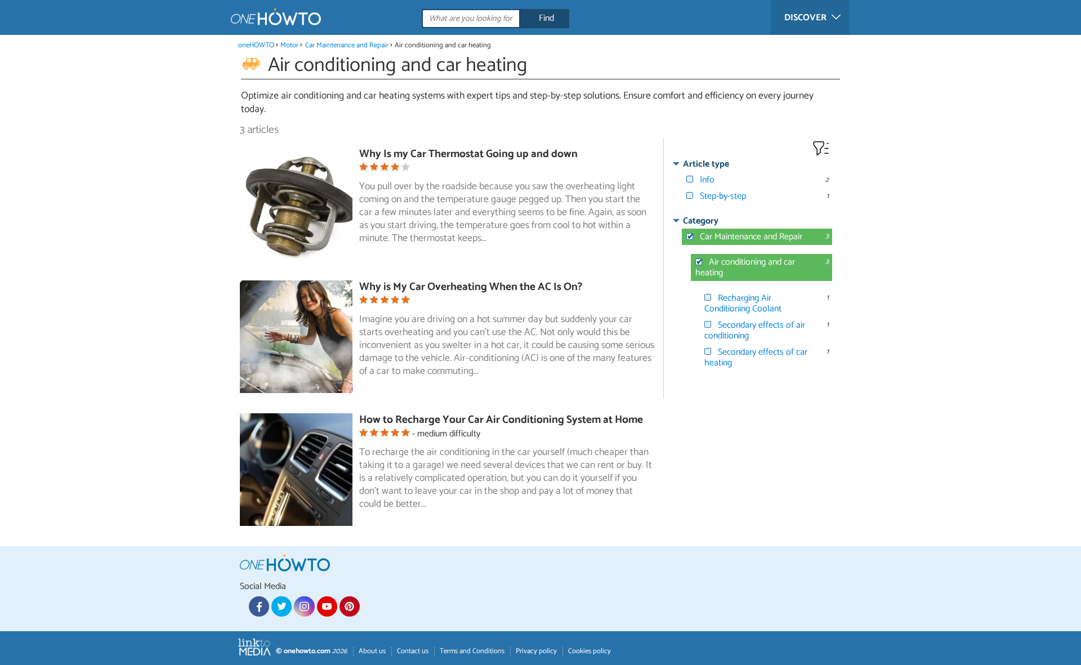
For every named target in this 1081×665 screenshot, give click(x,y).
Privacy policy (536, 651)
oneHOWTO (256, 45)
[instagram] (304, 606)
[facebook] (259, 606)
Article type (706, 164)
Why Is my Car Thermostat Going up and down (468, 154)
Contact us (412, 651)
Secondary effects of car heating (755, 358)
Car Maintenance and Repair (346, 45)
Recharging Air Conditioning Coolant (742, 303)
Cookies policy (589, 651)
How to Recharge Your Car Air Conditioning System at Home (501, 419)
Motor (289, 45)
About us (372, 651)
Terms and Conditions (472, 651)
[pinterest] (350, 606)
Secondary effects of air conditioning (754, 330)
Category (700, 221)
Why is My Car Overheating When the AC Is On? (470, 286)
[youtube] (327, 606)
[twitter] (281, 606)
